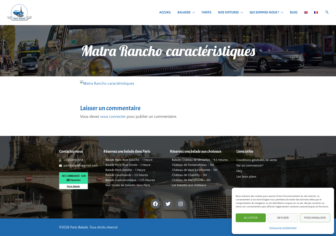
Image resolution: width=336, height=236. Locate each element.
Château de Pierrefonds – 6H (191, 180)
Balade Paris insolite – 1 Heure (125, 170)
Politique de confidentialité (283, 228)
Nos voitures (228, 12)
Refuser (283, 217)
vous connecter (113, 116)
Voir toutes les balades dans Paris (127, 185)
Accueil (165, 12)
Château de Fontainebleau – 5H (193, 165)
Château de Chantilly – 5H (189, 175)
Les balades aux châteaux (189, 185)
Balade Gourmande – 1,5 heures (126, 175)
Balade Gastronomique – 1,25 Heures (130, 180)
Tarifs (206, 12)
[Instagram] (181, 204)
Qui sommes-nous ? (264, 12)
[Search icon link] (327, 12)
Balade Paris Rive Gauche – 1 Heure (128, 160)
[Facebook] (155, 204)
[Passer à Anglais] (306, 12)
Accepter (251, 217)
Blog (294, 12)
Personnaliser (315, 217)
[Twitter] (168, 204)
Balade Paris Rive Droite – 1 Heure (127, 165)
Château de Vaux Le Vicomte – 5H (194, 170)
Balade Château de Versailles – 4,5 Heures (200, 160)
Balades (184, 12)
